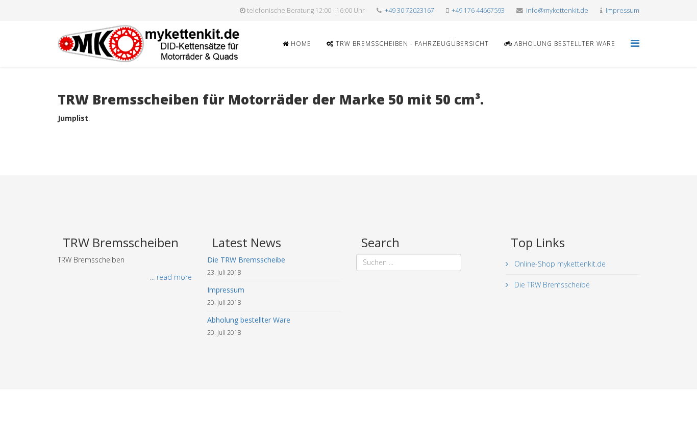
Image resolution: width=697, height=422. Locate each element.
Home (300, 43)
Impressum (622, 10)
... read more (171, 277)
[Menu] (635, 43)
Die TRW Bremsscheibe (551, 284)
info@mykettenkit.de (557, 10)
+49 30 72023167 (409, 10)
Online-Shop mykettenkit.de (559, 264)
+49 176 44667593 (478, 10)
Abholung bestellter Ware (563, 43)
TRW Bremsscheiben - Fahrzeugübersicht (411, 43)
